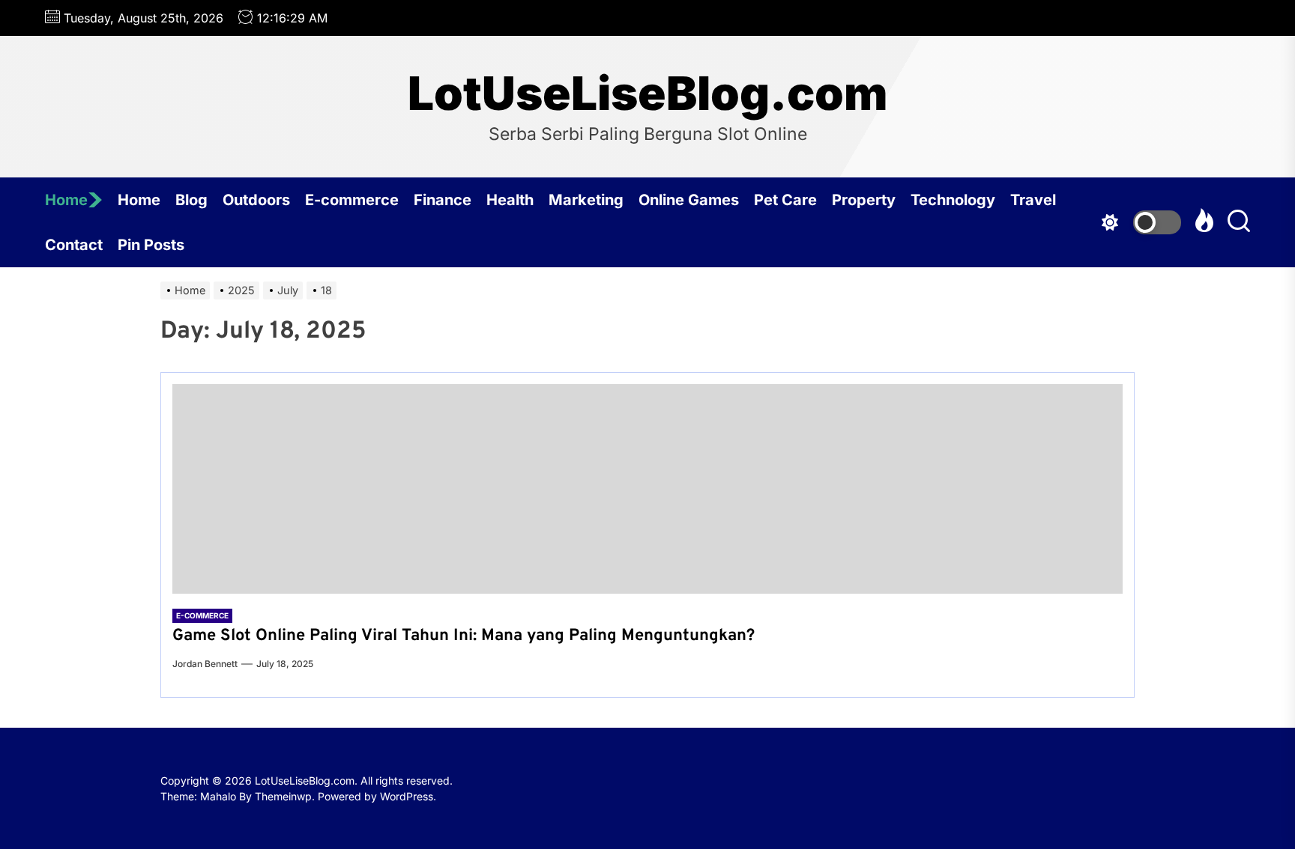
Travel (1033, 200)
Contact (74, 245)
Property (864, 200)
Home (66, 200)
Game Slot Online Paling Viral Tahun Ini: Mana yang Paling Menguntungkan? (463, 636)
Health (510, 200)
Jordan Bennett (205, 663)
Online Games (689, 200)
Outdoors (256, 200)
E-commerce (352, 200)
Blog (191, 200)
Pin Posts (151, 245)
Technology (953, 200)
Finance (442, 200)
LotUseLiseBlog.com (647, 93)
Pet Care (785, 200)
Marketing (586, 200)
